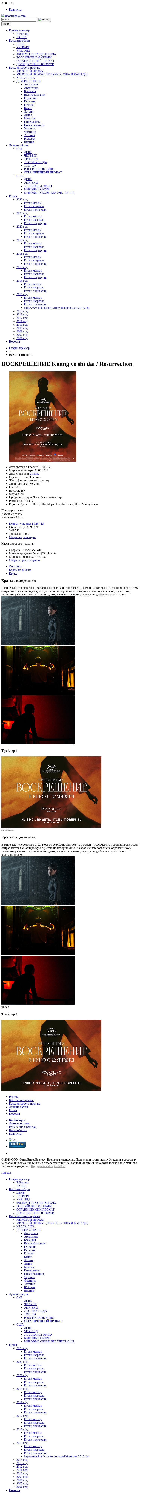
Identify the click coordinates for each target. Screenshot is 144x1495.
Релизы (13, 1096)
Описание (15, 566)
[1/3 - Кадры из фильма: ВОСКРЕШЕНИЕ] (38, 644)
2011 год (21, 321)
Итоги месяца (33, 202)
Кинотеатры (17, 1120)
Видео (13, 573)
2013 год (22, 314)
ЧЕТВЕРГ (22, 47)
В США (21, 37)
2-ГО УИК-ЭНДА (35, 162)
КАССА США (25, 77)
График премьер (19, 30)
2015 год (22, 294)
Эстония (29, 135)
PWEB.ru (59, 1166)
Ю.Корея (29, 138)
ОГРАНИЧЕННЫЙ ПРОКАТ (35, 60)
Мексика (29, 118)
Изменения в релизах (22, 1126)
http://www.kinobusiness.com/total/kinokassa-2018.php (56, 307)
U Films (34, 473)
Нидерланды (32, 121)
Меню (6, 23)
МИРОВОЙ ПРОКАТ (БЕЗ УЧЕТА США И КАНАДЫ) (52, 74)
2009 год (22, 328)
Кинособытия (18, 1130)
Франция (30, 131)
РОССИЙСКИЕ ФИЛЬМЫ (34, 57)
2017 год (22, 267)
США (20, 175)
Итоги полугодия (35, 209)
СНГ (19, 148)
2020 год (22, 226)
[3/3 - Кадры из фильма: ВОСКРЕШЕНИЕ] (38, 743)
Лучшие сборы (18, 145)
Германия (30, 98)
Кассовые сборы (19, 40)
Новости (14, 341)
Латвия (28, 111)
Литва (28, 115)
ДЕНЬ (20, 43)
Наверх (6, 1172)
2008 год (22, 331)
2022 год (22, 199)
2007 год (22, 334)
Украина (29, 128)
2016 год (22, 280)
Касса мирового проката (24, 67)
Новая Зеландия (34, 125)
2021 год (22, 213)
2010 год (22, 324)
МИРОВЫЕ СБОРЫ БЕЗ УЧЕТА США (49, 192)
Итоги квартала (34, 206)
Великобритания (34, 94)
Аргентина (31, 87)
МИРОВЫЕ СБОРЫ (37, 189)
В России (22, 33)
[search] (44, 20)
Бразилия (30, 91)
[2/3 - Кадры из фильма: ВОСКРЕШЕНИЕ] (38, 693)
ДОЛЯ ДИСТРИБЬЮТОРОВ (35, 64)
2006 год (22, 338)
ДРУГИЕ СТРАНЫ (28, 81)
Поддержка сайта (42, 1166)
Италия (28, 104)
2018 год (22, 253)
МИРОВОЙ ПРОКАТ (30, 71)
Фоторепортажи (19, 1123)
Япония (29, 142)
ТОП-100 (30, 165)
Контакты (15, 9)
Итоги (13, 196)
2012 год (22, 317)
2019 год (22, 240)
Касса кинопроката (21, 1100)
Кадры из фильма (20, 569)
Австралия (31, 84)
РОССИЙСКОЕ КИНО (39, 169)
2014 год (22, 311)
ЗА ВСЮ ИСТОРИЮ (38, 186)
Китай (28, 108)
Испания (29, 101)
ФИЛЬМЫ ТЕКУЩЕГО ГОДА (36, 54)
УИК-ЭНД (23, 50)
